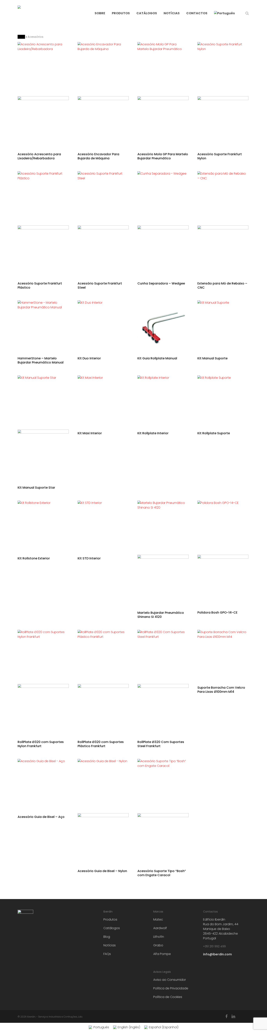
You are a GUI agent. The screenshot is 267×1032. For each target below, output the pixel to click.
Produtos (110, 919)
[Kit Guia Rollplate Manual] (163, 326)
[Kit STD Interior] (103, 526)
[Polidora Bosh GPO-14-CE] (223, 553)
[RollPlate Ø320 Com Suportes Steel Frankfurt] (163, 682)
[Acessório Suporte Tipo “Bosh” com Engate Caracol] (163, 811)
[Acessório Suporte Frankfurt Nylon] (223, 94)
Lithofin (158, 936)
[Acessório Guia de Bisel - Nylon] (103, 811)
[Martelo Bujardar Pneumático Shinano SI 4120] (163, 553)
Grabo (158, 945)
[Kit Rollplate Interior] (163, 401)
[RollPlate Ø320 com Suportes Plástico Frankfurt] (103, 682)
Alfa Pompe (162, 954)
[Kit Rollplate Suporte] (223, 401)
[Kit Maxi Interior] (103, 401)
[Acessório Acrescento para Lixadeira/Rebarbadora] (43, 94)
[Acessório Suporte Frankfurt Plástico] (43, 224)
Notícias (109, 945)
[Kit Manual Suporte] (223, 326)
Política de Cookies (167, 997)
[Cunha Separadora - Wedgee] (163, 224)
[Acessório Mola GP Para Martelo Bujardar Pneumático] (163, 94)
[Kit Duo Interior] (103, 326)
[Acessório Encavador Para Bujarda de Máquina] (103, 94)
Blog (106, 936)
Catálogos (111, 928)
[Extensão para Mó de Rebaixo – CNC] (223, 224)
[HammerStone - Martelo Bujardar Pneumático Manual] (43, 326)
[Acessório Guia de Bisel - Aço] (43, 784)
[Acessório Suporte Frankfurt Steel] (103, 224)
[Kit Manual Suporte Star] (43, 428)
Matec (158, 919)
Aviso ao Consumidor (169, 979)
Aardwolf (160, 928)
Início (21, 37)
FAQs (107, 954)
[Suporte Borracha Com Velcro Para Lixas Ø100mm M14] (223, 655)
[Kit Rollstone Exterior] (43, 526)
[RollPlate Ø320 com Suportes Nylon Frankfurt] (43, 682)
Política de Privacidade (170, 988)
